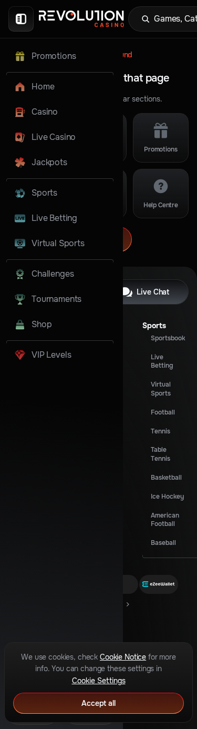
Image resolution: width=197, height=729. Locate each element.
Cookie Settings (99, 680)
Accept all (98, 703)
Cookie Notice (123, 657)
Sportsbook (168, 338)
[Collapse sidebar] (21, 19)
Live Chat (153, 292)
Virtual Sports (161, 389)
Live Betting (162, 361)
